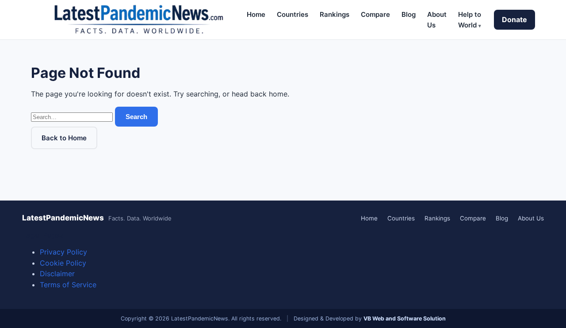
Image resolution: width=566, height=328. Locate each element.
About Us (531, 218)
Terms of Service (68, 284)
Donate (514, 19)
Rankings (334, 14)
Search (136, 116)
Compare (375, 14)
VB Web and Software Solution (404, 318)
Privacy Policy (63, 251)
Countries (292, 14)
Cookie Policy (63, 263)
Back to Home (64, 138)
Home (256, 14)
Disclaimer (57, 273)
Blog (409, 14)
